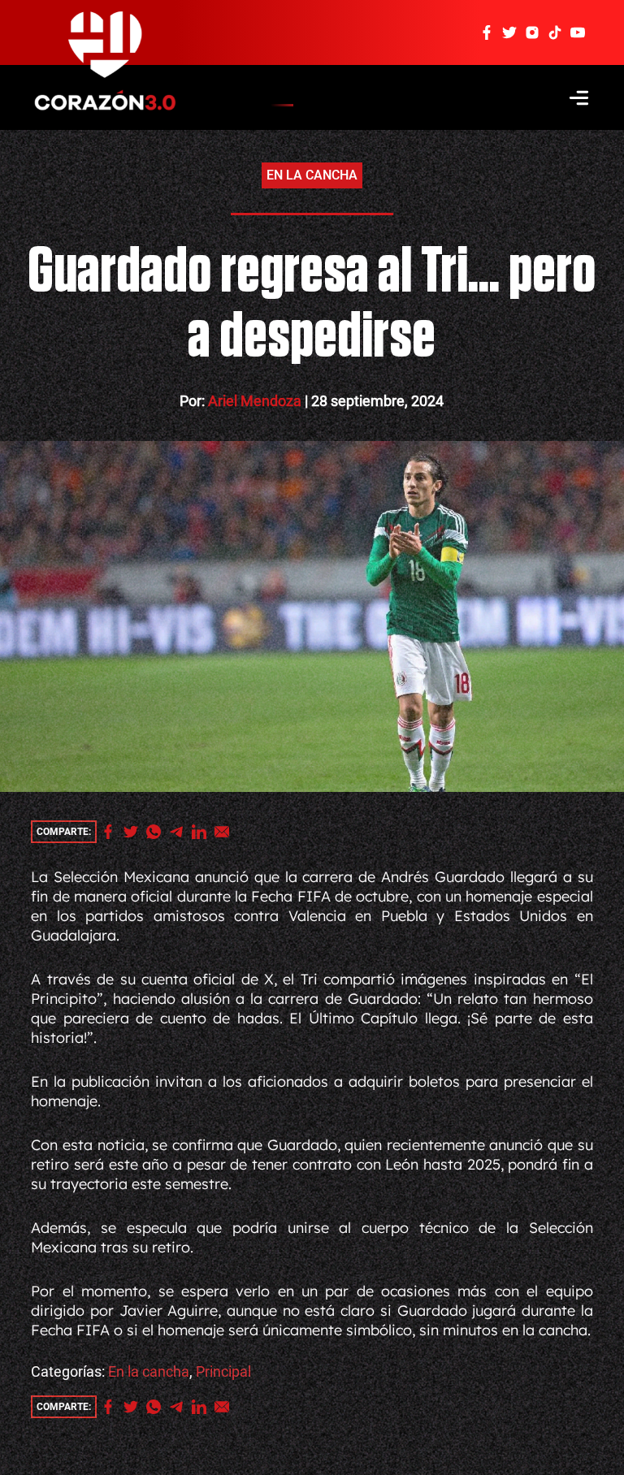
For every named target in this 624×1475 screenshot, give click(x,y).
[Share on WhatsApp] (157, 831)
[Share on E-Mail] (225, 831)
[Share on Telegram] (180, 831)
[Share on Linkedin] (203, 831)
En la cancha (312, 175)
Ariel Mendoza (255, 400)
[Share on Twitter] (135, 831)
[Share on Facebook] (112, 831)
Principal (223, 1371)
